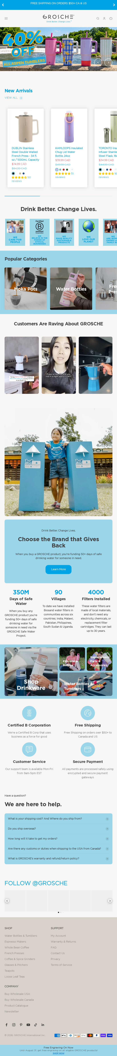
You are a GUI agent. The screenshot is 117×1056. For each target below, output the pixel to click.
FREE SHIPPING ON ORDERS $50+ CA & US (59, 3)
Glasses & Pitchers (16, 965)
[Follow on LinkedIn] (43, 1025)
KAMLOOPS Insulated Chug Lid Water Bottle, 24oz (69, 152)
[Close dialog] (114, 1048)
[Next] (114, 4)
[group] (58, 49)
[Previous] (2, 4)
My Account (58, 936)
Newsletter (12, 1011)
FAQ (53, 947)
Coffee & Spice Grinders (20, 959)
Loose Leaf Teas (15, 977)
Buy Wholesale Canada (19, 1000)
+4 (72, 169)
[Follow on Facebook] (6, 1025)
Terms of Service (61, 965)
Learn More (58, 569)
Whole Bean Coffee (17, 947)
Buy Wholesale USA (17, 994)
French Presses (14, 953)
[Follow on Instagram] (14, 1025)
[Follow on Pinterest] (21, 1025)
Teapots (9, 971)
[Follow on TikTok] (36, 1025)
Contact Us (58, 953)
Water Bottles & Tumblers (21, 936)
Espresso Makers (15, 942)
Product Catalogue (16, 1006)
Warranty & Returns (63, 942)
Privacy (55, 959)
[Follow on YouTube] (28, 1025)
